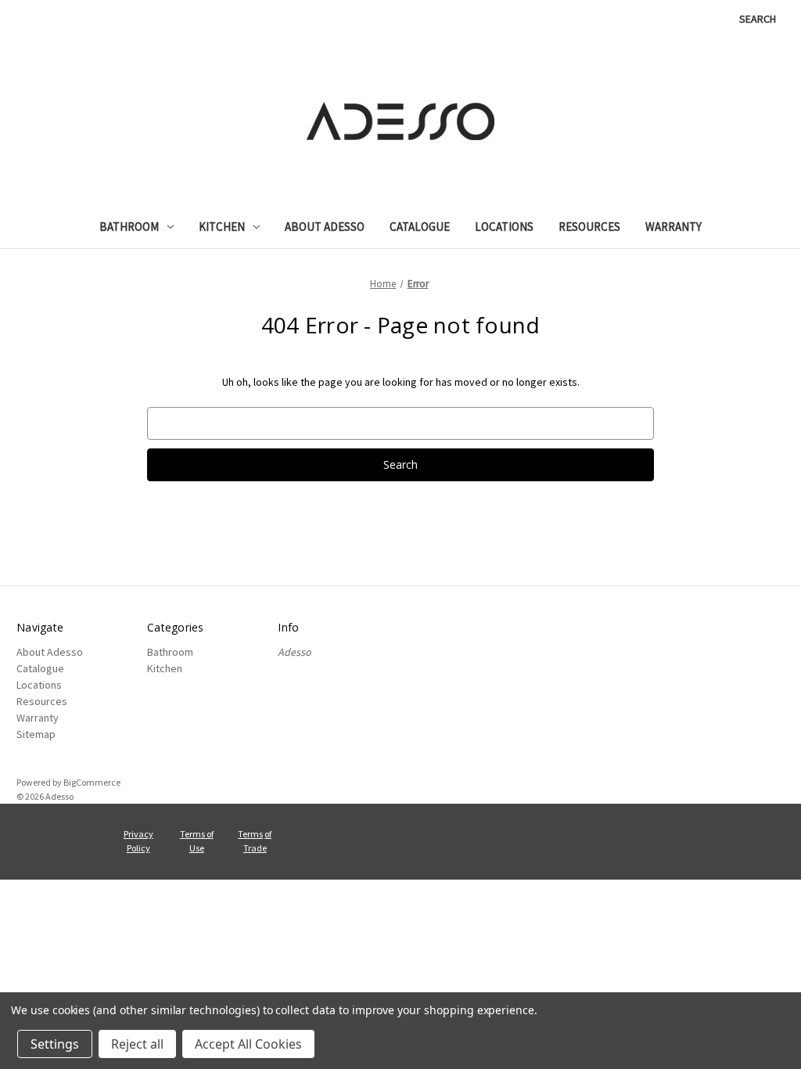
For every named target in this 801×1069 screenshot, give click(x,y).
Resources (589, 226)
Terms (250, 834)
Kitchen (222, 226)
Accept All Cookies (248, 1044)
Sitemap (36, 734)
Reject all (137, 1044)
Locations (504, 226)
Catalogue (420, 226)
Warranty (673, 226)
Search (757, 19)
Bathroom (129, 226)
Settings (55, 1044)
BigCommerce (91, 782)
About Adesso (325, 226)
